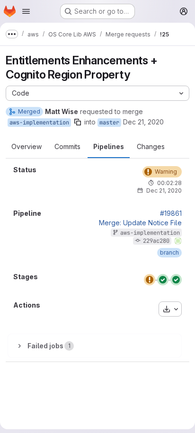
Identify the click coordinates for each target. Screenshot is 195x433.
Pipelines (108, 146)
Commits (67, 146)
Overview (26, 146)
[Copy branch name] (77, 122)
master (109, 122)
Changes (151, 146)
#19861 (171, 213)
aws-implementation (39, 122)
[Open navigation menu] (26, 11)
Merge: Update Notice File (140, 223)
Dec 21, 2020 (143, 122)
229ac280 (156, 241)
